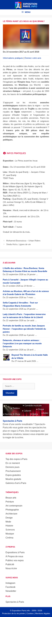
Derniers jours (12, 467)
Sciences (10, 530)
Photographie (12, 510)
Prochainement (13, 471)
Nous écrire (11, 568)
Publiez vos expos (15, 560)
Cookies (30, 613)
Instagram (10, 583)
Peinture (10, 502)
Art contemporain (14, 506)
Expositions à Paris (15, 552)
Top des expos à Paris (16, 459)
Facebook (10, 587)
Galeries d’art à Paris (16, 483)
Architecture (11, 514)
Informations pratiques (13, 58)
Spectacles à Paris (15, 602)
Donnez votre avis (33, 58)
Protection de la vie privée (13, 613)
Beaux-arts (11, 498)
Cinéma (9, 537)
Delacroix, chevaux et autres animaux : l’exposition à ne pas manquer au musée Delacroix (22, 343)
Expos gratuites (13, 475)
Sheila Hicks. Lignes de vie (18, 244)
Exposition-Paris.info (21, 610)
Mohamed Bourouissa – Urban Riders (23, 240)
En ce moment (13, 463)
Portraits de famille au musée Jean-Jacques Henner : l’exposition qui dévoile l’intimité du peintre (24, 328)
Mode (8, 522)
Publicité (10, 564)
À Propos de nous (14, 556)
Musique (10, 534)
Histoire (9, 526)
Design (9, 518)
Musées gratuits (13, 479)
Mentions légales (42, 613)
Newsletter (11, 591)
